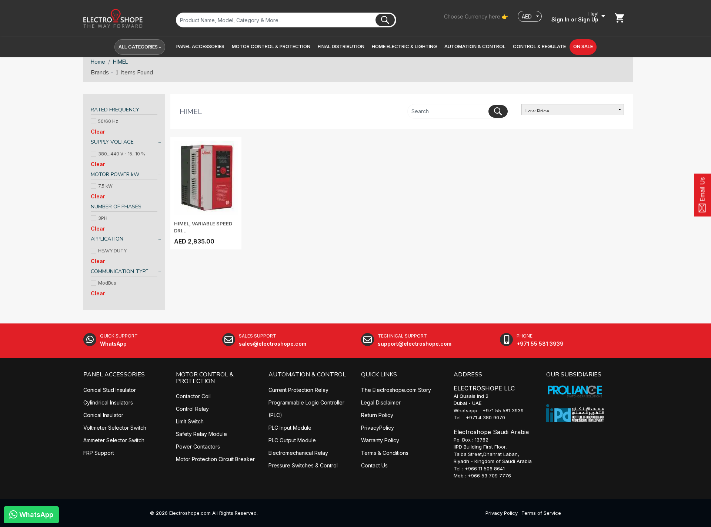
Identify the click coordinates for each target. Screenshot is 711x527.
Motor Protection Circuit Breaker (215, 459)
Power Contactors (198, 446)
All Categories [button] (138, 47)
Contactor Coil (193, 396)
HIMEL (120, 61)
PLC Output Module (292, 440)
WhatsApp (35, 514)
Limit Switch (190, 421)
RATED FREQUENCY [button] (115, 110)
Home (98, 61)
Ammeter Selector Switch (113, 440)
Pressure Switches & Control (303, 465)
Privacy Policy (501, 513)
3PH (102, 218)
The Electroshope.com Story (396, 390)
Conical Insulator (103, 415)
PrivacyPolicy (377, 427)
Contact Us (374, 465)
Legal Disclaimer (381, 402)
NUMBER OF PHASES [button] (116, 206)
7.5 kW (105, 186)
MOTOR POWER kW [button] (115, 174)
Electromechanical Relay (298, 453)
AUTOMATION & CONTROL (307, 374)
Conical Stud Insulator (109, 390)
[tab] (124, 111)
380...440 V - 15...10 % (121, 154)
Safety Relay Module (201, 434)
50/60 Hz (108, 121)
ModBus (107, 283)
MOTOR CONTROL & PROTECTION (205, 377)
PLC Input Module (289, 427)
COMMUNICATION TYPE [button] (119, 271)
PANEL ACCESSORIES (114, 374)
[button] (200, 46)
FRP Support (98, 453)
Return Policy (377, 415)
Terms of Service (541, 513)
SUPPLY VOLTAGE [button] (112, 142)
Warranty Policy (380, 440)
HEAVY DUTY (112, 251)
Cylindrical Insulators (108, 402)
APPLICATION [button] (107, 239)
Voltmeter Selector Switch (114, 427)
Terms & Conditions (384, 453)
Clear (98, 131)
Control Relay (192, 409)
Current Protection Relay (298, 390)
